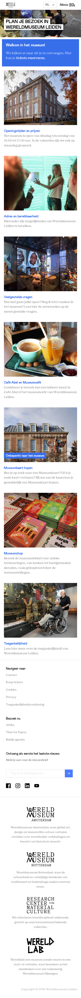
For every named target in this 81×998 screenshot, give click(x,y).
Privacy (11, 697)
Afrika (10, 725)
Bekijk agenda (15, 739)
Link (40, 109)
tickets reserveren (30, 58)
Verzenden (69, 773)
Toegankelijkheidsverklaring (25, 704)
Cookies (11, 689)
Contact (11, 675)
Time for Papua (16, 732)
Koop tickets (14, 682)
